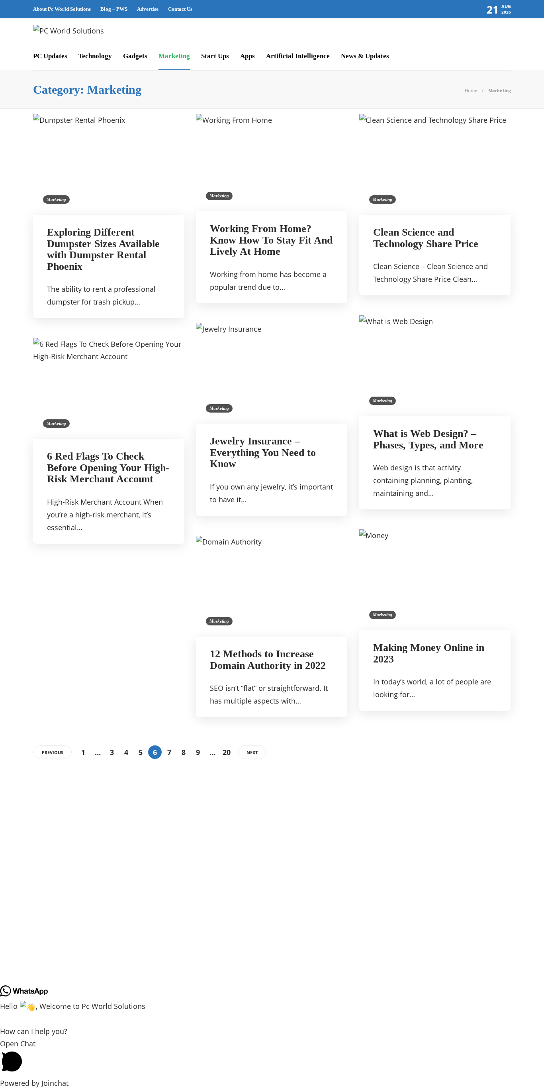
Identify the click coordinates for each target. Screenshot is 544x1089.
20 (227, 752)
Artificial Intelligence (298, 56)
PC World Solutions (110, 998)
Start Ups (215, 56)
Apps (247, 56)
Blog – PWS (113, 9)
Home (471, 90)
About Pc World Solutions (62, 9)
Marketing (174, 56)
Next (252, 752)
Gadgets (135, 56)
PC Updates (50, 56)
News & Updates (365, 56)
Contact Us (180, 9)
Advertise (148, 9)
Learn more (388, 1008)
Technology (95, 56)
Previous (52, 752)
